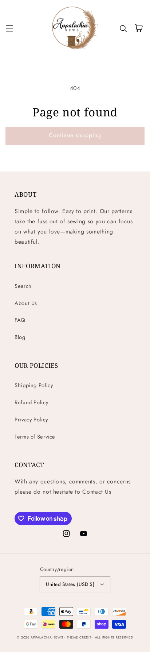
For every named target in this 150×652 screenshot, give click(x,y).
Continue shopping (75, 135)
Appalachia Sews (47, 637)
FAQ (20, 320)
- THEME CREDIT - (79, 637)
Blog (20, 337)
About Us (26, 303)
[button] (9, 28)
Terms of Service (35, 437)
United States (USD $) (70, 584)
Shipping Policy (34, 385)
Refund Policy (31, 402)
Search (23, 286)
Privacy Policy (31, 420)
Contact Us (96, 491)
